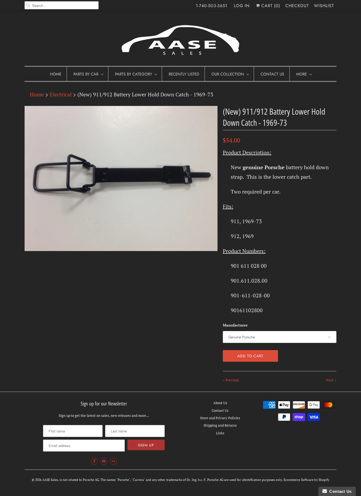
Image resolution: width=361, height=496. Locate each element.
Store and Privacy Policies (220, 417)
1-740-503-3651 (211, 6)
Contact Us (272, 74)
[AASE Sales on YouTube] (103, 461)
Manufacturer (235, 325)
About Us (220, 402)
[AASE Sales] (180, 40)
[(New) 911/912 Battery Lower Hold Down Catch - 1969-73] (121, 178)
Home (55, 74)
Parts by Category (133, 74)
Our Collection (227, 74)
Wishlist (324, 6)
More (301, 74)
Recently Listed (184, 74)
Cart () (270, 6)
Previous (232, 380)
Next (330, 380)
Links (220, 433)
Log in (241, 6)
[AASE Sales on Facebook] (94, 461)
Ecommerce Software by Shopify (306, 480)
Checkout (297, 6)
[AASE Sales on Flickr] (113, 461)
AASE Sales (50, 480)
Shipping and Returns (220, 425)
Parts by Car (85, 74)
